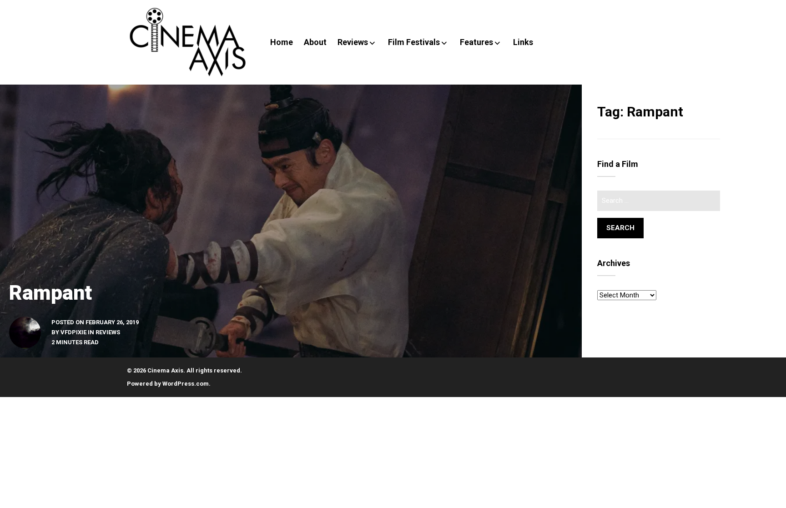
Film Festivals (414, 42)
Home (281, 42)
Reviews (353, 42)
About (315, 42)
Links (523, 42)
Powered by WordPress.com (168, 383)
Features (476, 42)
